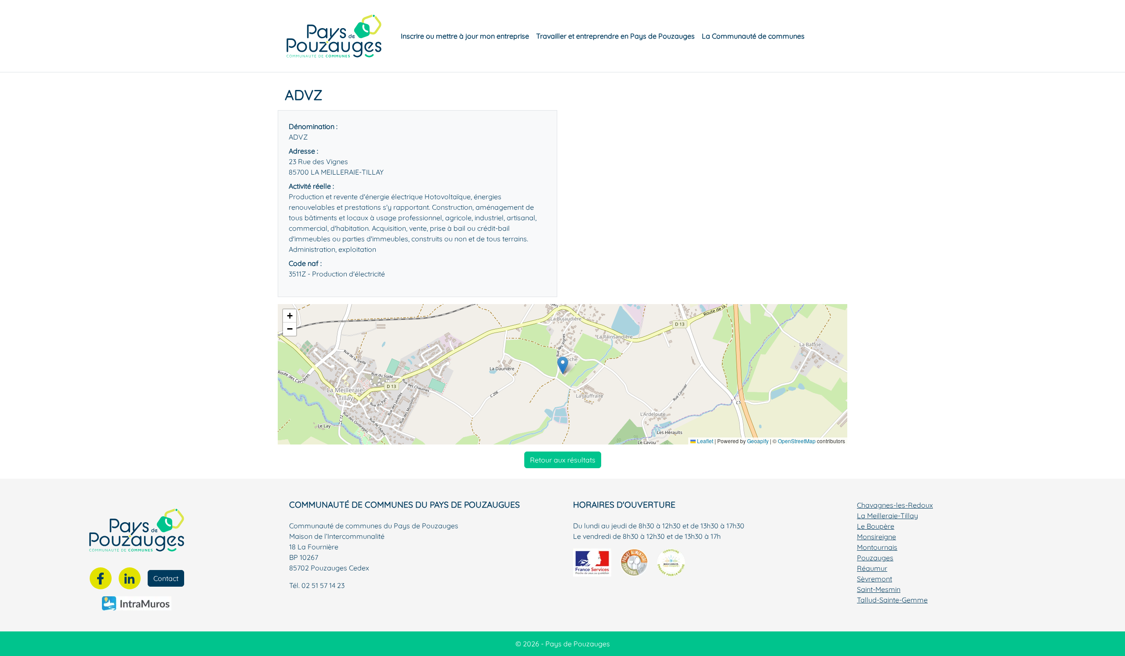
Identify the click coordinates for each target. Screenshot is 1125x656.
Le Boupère (875, 526)
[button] (562, 365)
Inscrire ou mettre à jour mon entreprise (465, 36)
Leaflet (704, 441)
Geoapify (758, 441)
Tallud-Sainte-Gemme (892, 599)
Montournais (877, 547)
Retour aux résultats (562, 459)
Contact (165, 578)
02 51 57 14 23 (323, 585)
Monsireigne (876, 536)
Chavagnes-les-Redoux (895, 505)
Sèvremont (874, 578)
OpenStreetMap (797, 441)
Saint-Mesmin (878, 589)
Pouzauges (875, 557)
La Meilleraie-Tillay (887, 515)
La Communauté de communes (753, 36)
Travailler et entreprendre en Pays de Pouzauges (615, 36)
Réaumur (872, 568)
